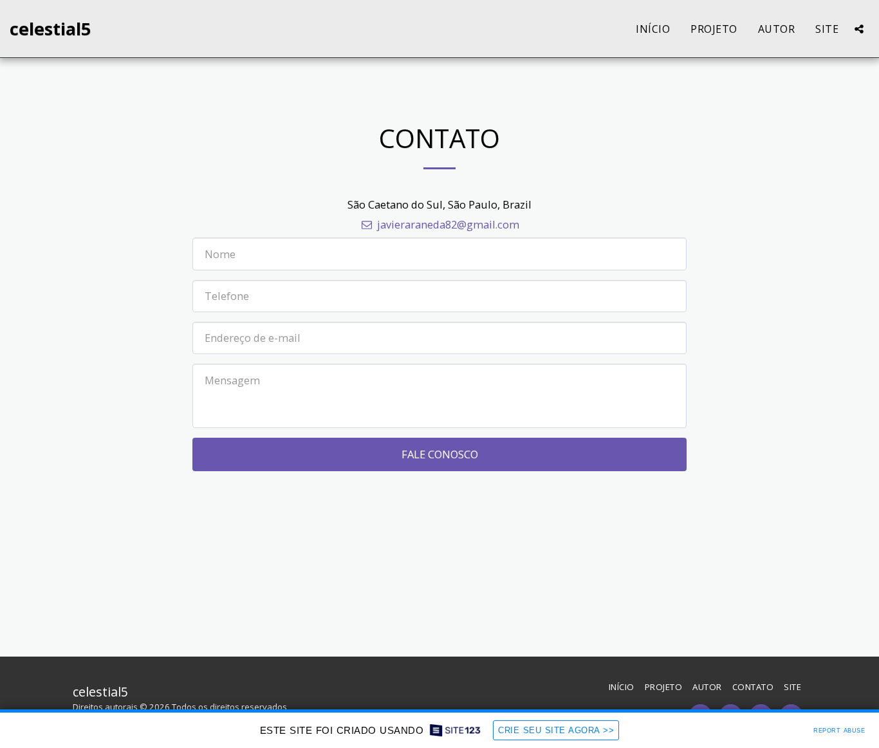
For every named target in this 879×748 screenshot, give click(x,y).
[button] (859, 29)
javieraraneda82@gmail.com (448, 224)
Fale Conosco (440, 454)
